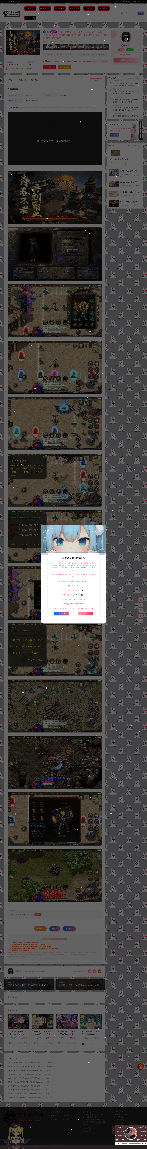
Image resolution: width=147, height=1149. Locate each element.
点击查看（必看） (79, 590)
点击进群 (62, 613)
